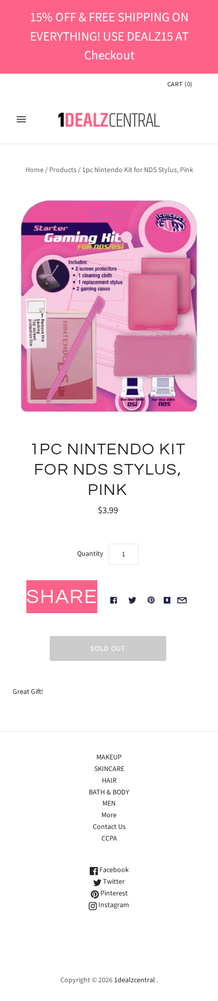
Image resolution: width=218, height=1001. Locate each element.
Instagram (113, 905)
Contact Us (109, 827)
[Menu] (21, 119)
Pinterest (113, 893)
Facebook (113, 870)
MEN (109, 803)
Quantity (90, 554)
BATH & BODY (109, 792)
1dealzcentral (134, 980)
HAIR (109, 781)
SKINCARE (109, 769)
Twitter (113, 882)
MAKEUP (109, 757)
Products (63, 170)
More (109, 815)
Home (34, 170)
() (180, 84)
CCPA (109, 838)
